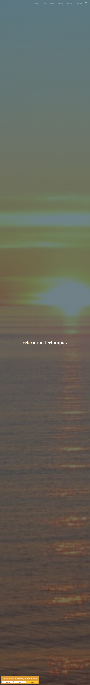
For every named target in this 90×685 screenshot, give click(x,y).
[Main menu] (86, 3)
